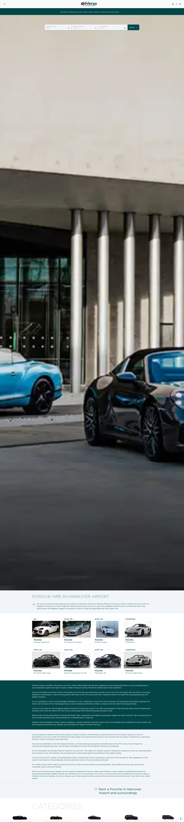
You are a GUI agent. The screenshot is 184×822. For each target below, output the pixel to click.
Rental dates (104, 26)
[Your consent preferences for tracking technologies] (180, 818)
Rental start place (51, 26)
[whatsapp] (172, 4)
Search (133, 27)
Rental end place (78, 26)
